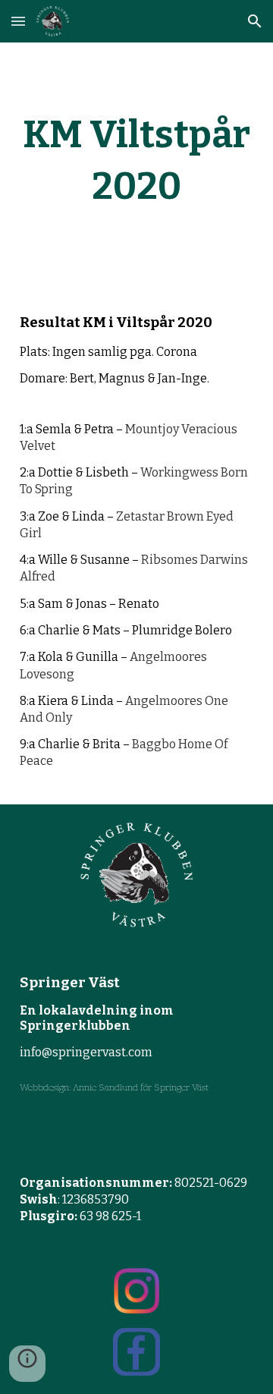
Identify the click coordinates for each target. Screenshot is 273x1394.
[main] (136, 161)
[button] (18, 21)
